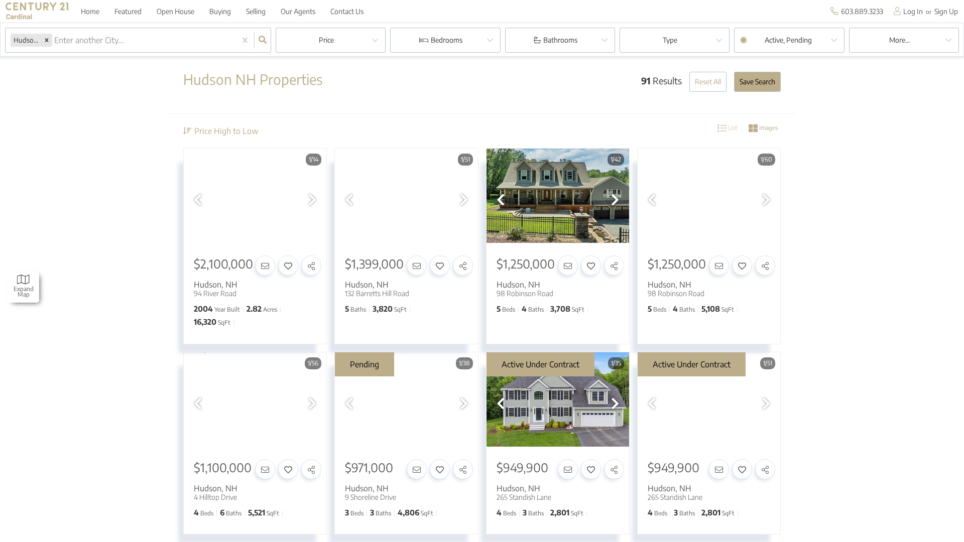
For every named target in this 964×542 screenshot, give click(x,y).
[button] (46, 40)
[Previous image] (198, 199)
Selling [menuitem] (256, 11)
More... (899, 40)
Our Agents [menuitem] (298, 11)
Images (768, 127)
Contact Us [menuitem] (347, 11)
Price (326, 40)
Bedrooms (446, 40)
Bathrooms (560, 40)
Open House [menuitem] (175, 11)
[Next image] (312, 199)
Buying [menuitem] (220, 11)
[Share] (311, 265)
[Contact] (265, 265)
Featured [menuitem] (128, 11)
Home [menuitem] (90, 11)
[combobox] (55, 40)
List (732, 127)
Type (670, 40)
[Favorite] (288, 265)
